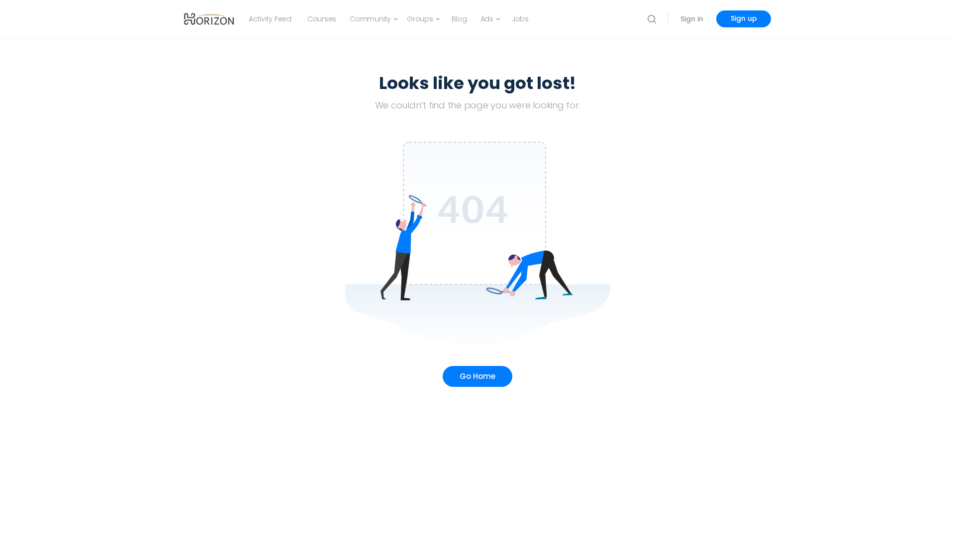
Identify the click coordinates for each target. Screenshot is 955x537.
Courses (321, 19)
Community (370, 19)
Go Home (477, 376)
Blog (459, 19)
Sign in (691, 19)
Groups (420, 19)
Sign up (744, 18)
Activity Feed (270, 19)
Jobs (520, 19)
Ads (486, 19)
